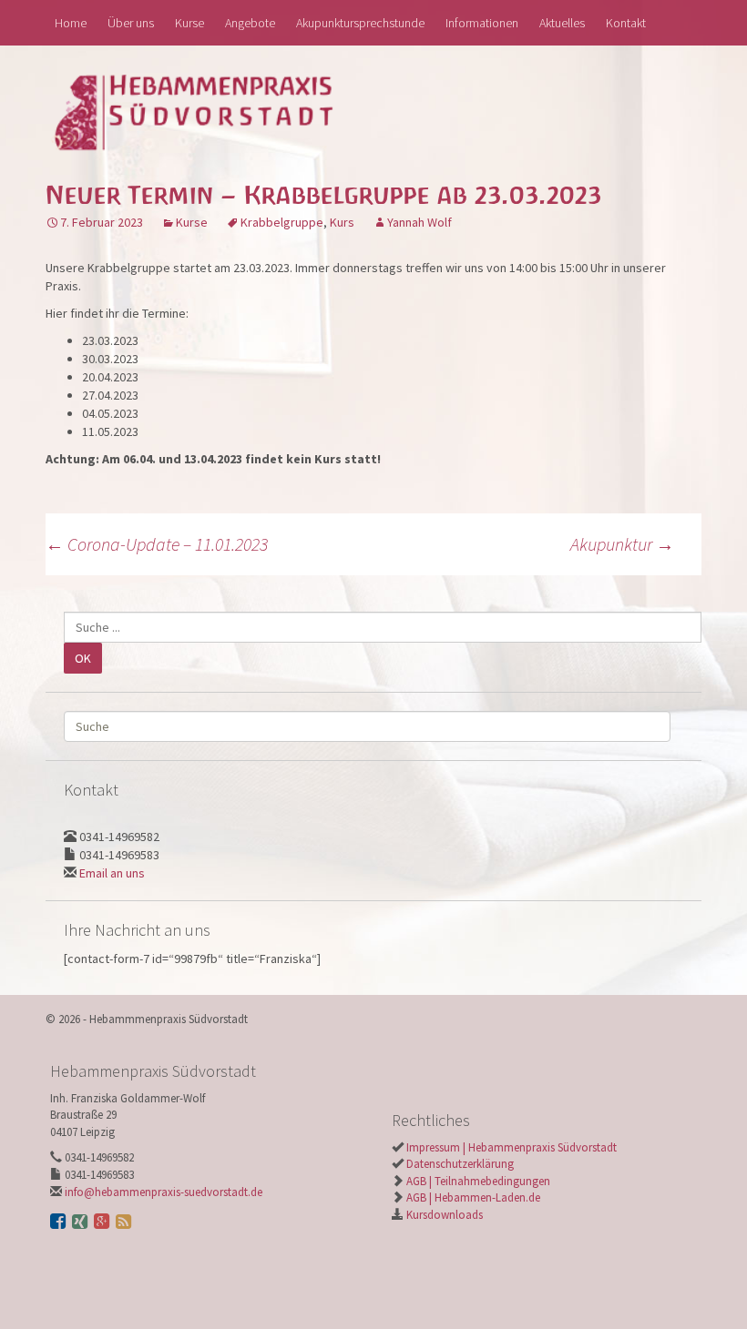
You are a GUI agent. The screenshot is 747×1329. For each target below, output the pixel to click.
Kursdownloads (443, 1214)
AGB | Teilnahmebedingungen (477, 1181)
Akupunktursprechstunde (360, 23)
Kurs (342, 222)
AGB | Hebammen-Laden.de (472, 1197)
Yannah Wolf (419, 222)
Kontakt (626, 23)
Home (71, 23)
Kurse (189, 23)
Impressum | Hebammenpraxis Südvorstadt (510, 1147)
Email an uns (112, 873)
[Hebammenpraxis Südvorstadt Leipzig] (209, 111)
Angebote (250, 23)
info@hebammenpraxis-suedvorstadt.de (163, 1192)
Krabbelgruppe (281, 222)
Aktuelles (562, 23)
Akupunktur (622, 544)
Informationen (481, 23)
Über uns (130, 23)
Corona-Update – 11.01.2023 (157, 544)
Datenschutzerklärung (459, 1164)
